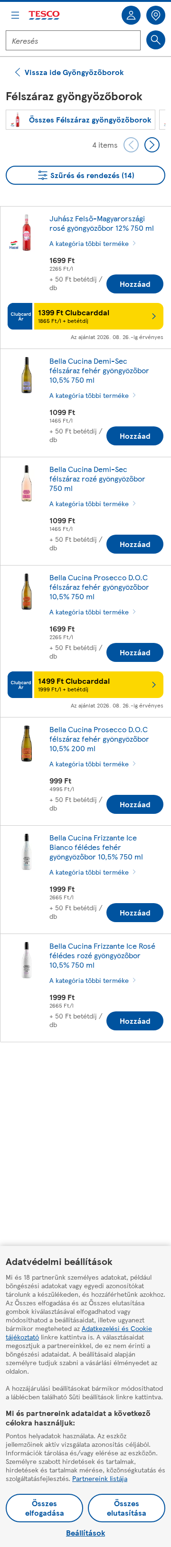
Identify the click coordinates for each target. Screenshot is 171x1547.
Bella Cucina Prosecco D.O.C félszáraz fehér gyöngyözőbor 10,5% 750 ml (99, 587)
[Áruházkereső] (155, 15)
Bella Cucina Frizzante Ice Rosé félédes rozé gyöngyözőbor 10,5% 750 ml (102, 955)
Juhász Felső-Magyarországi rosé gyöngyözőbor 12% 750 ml (101, 223)
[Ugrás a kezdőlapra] (44, 15)
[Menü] (15, 15)
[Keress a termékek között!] (155, 39)
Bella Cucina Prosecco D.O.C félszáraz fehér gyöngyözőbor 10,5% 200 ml (99, 739)
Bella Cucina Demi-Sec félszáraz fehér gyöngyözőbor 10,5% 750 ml (99, 370)
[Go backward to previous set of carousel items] (131, 144)
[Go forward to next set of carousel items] (152, 144)
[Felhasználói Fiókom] (131, 15)
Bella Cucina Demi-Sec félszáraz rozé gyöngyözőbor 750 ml (97, 478)
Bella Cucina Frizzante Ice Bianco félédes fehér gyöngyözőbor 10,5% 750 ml (96, 847)
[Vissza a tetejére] (90, 1073)
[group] (80, 120)
